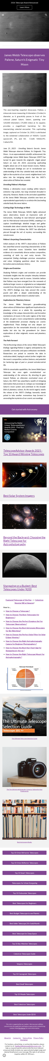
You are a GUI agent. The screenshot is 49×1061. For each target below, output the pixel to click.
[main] (24, 59)
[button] (3, 15)
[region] (24, 6)
